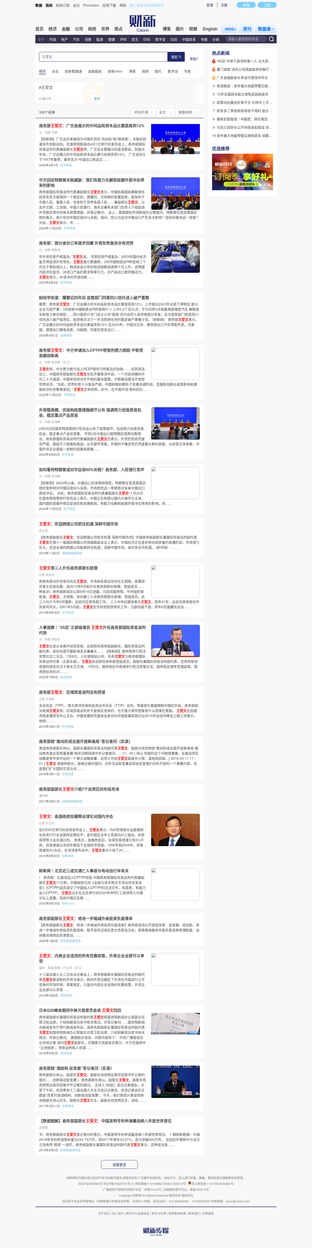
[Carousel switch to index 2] (264, 185)
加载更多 (119, 1165)
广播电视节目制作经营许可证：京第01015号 (132, 1189)
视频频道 (66, 995)
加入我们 (118, 1213)
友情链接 (208, 1213)
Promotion (91, 5)
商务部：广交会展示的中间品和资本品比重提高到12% (91, 125)
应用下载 (109, 5)
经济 (53, 29)
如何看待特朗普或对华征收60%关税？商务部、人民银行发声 (91, 469)
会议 (76, 5)
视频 (193, 29)
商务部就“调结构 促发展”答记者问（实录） (76, 1068)
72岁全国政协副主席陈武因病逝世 (242, 94)
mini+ (230, 29)
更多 (41, 39)
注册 (224, 4)
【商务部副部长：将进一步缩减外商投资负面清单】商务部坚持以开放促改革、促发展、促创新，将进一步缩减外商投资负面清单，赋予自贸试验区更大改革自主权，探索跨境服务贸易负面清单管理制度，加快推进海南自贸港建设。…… (119, 929)
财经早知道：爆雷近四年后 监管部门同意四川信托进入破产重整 (94, 297)
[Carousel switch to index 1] (260, 185)
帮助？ (195, 58)
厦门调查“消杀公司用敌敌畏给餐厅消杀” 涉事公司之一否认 (261, 69)
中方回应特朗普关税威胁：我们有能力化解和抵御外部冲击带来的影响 (91, 182)
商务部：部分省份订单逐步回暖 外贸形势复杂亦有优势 (86, 243)
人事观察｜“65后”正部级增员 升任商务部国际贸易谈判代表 (92, 630)
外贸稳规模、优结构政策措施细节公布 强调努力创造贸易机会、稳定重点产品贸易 (90, 412)
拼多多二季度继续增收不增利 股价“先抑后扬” (251, 110)
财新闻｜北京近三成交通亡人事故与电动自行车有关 (84, 870)
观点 (118, 29)
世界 (105, 29)
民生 (135, 39)
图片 (180, 29)
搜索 (174, 57)
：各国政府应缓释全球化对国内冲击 (76, 816)
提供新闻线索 (177, 1213)
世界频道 (69, 228)
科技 (52, 39)
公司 (79, 29)
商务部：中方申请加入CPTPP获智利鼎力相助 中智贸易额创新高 (91, 353)
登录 (209, 4)
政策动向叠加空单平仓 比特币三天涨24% (248, 102)
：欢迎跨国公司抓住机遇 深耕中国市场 (78, 524)
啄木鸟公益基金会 (138, 1213)
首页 (39, 29)
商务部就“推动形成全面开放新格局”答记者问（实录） (86, 741)
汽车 (76, 39)
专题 (204, 39)
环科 (123, 39)
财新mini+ (68, 903)
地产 (64, 39)
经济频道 (66, 165)
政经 (92, 29)
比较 (173, 39)
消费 (88, 39)
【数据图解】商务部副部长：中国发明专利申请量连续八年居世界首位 (105, 1121)
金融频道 (66, 335)
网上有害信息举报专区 (147, 5)
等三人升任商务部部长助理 (68, 568)
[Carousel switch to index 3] (269, 185)
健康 (111, 39)
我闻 (49, 5)
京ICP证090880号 (90, 1184)
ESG (146, 39)
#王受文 (46, 87)
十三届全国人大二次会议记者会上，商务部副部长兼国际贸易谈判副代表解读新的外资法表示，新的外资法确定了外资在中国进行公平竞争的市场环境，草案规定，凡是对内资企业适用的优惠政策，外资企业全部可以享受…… (92, 982)
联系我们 (194, 1213)
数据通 (264, 29)
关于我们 (104, 1213)
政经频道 (66, 677)
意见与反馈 (159, 1213)
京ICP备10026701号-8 (118, 1184)
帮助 (122, 5)
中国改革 (189, 39)
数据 (38, 5)
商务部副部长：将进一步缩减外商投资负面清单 (86, 918)
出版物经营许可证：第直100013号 (186, 1189)
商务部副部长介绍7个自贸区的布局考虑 (79, 789)
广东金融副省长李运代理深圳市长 (242, 77)
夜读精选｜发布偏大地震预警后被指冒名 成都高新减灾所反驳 (263, 85)
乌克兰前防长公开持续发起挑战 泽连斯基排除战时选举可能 (261, 127)
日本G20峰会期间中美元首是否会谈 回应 (80, 1010)
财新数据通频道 (72, 553)
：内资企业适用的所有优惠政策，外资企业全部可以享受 (91, 958)
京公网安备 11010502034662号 (213, 1184)
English (210, 29)
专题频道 (68, 774)
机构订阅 (62, 5)
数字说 (160, 39)
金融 (66, 29)
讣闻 (215, 39)
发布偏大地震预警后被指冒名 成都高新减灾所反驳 (255, 135)
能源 (100, 39)
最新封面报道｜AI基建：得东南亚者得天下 (249, 118)
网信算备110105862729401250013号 (160, 1184)
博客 (167, 29)
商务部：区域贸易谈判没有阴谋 (72, 692)
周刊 (247, 29)
